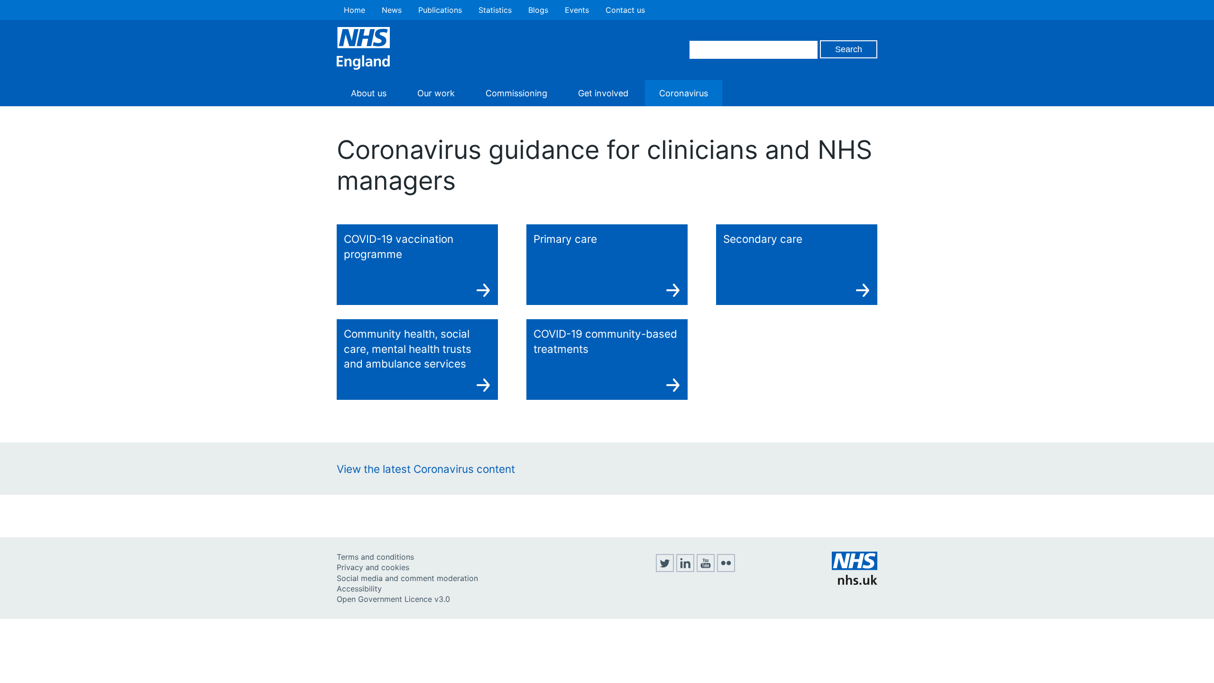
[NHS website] (854, 582)
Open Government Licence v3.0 (393, 599)
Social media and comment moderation (407, 578)
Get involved (603, 93)
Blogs (538, 10)
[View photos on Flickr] (726, 569)
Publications (440, 10)
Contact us (625, 10)
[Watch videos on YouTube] (706, 569)
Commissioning (516, 93)
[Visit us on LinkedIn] (685, 569)
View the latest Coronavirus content (426, 468)
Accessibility (359, 588)
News (392, 10)
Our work (436, 93)
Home (354, 10)
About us (368, 93)
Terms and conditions (375, 557)
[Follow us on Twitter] (665, 569)
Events (577, 10)
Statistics (495, 10)
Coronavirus (683, 93)
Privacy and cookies (373, 567)
